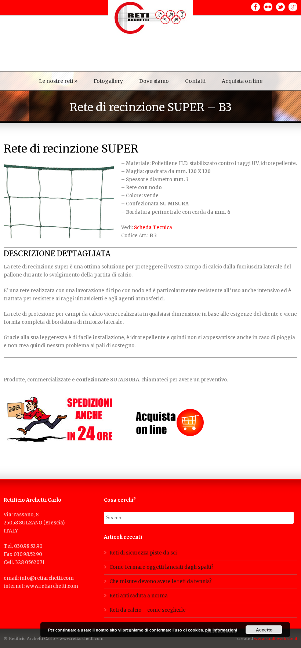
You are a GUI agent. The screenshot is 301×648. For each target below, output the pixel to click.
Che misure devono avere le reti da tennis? (160, 581)
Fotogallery (108, 81)
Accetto (264, 629)
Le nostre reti (58, 81)
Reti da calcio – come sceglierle (147, 610)
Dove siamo (154, 81)
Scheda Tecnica (153, 227)
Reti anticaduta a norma (138, 596)
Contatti (195, 81)
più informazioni (221, 630)
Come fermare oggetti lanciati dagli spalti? (161, 567)
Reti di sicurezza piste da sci (143, 553)
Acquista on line (242, 81)
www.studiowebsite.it (275, 638)
